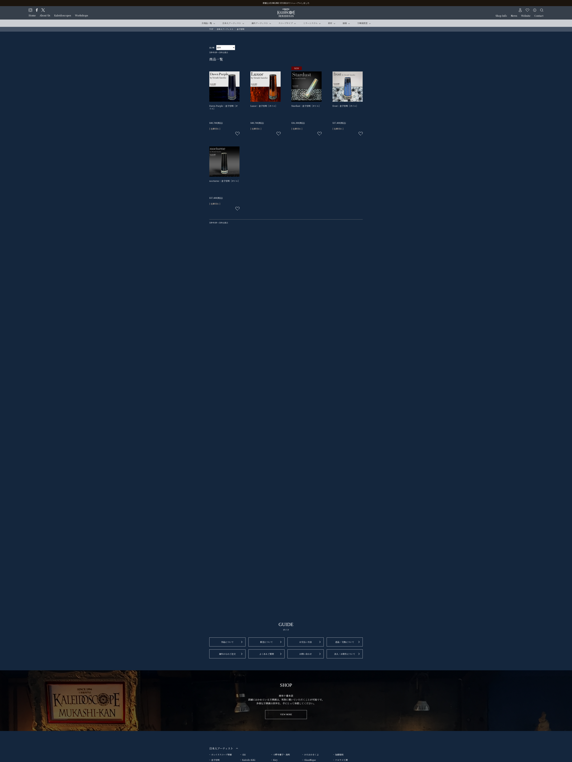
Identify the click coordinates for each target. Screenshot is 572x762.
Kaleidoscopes (62, 15)
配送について (266, 641)
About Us (45, 15)
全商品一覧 (207, 23)
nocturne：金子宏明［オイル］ (224, 180)
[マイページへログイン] (520, 10)
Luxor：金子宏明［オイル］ (263, 105)
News (514, 15)
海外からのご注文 (227, 653)
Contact (538, 15)
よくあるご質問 (266, 653)
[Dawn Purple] (224, 86)
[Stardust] (306, 86)
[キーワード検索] (541, 10)
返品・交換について (344, 641)
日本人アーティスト (231, 23)
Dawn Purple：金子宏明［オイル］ (223, 107)
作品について (227, 641)
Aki (244, 754)
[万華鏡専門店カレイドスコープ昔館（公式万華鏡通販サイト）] (286, 10)
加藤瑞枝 (339, 754)
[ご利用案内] (534, 10)
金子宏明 (215, 759)
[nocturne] (224, 161)
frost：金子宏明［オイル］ (345, 105)
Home (32, 15)
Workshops (81, 15)
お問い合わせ (305, 653)
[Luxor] (265, 86)
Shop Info (501, 15)
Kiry (275, 759)
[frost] (347, 86)
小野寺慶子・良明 (281, 754)
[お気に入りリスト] (527, 10)
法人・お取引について (344, 653)
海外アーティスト (259, 23)
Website (525, 15)
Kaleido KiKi (248, 759)
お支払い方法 (305, 641)
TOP (211, 29)
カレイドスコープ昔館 (221, 754)
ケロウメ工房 (341, 759)
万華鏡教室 (362, 23)
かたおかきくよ (311, 754)
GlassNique (310, 759)
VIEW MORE (286, 714)
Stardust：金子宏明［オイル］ (306, 105)
